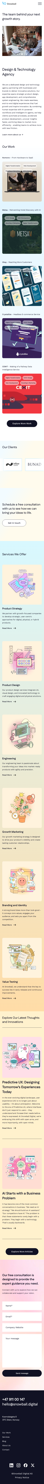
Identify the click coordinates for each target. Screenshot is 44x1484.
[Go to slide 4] (24, 54)
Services (5, 1437)
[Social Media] (11, 1465)
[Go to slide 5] (26, 54)
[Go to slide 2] (19, 54)
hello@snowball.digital (20, 1404)
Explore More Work (22, 423)
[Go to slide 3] (22, 54)
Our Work (6, 1433)
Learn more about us (12, 135)
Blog (4, 1441)
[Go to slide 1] (17, 54)
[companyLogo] (9, 3)
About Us (6, 1445)
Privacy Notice (22, 1477)
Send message (22, 1373)
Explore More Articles (22, 1251)
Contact (5, 1450)
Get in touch (14, 523)
